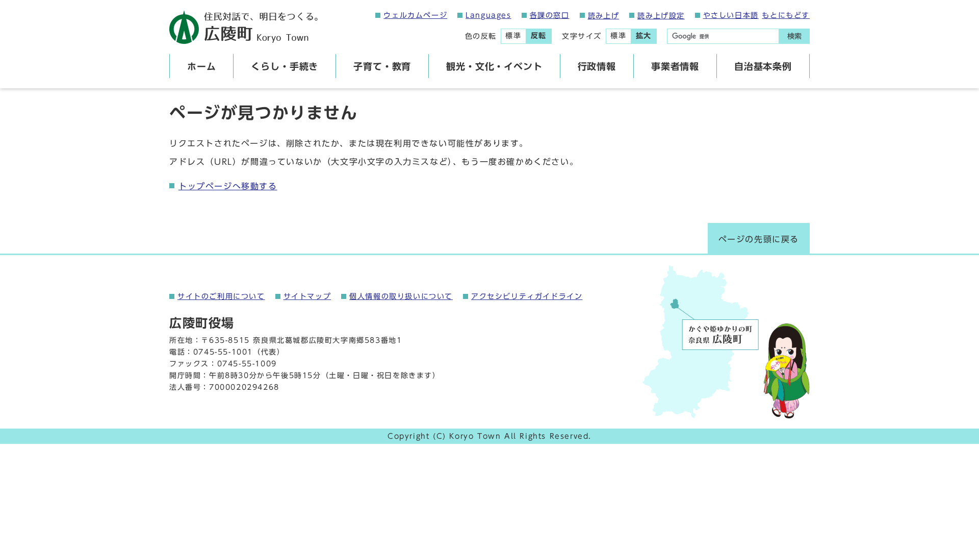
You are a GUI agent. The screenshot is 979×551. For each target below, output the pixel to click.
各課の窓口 (550, 15)
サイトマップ (307, 296)
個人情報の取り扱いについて (401, 296)
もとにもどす (786, 15)
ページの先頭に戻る (758, 239)
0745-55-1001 (223, 352)
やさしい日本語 (731, 15)
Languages (488, 15)
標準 (513, 35)
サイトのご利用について (221, 296)
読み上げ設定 (660, 15)
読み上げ (604, 15)
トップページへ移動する (227, 186)
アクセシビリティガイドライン (526, 296)
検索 (794, 36)
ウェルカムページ (415, 15)
